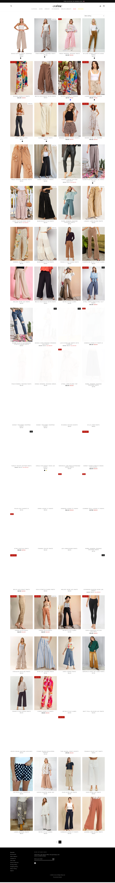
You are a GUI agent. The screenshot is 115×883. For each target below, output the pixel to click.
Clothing (34, 8)
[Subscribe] (53, 859)
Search (12, 870)
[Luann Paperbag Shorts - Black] (94, 99)
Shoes (41, 8)
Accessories (55, 8)
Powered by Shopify (57, 877)
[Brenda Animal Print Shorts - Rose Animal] (68, 141)
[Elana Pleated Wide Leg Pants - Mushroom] (94, 183)
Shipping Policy (14, 866)
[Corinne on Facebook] (35, 863)
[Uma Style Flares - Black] (22, 141)
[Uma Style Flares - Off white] (20, 141)
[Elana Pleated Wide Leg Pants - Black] (92, 183)
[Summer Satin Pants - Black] (46, 141)
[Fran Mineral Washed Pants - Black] (44, 57)
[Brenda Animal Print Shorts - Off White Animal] (70, 141)
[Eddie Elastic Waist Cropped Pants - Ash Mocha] (22, 58)
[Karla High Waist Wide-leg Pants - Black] (44, 470)
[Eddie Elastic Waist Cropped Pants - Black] (20, 58)
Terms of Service (14, 862)
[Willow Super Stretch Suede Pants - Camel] (92, 58)
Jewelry (47, 8)
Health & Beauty (66, 8)
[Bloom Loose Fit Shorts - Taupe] (68, 99)
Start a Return (13, 856)
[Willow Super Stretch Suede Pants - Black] (94, 58)
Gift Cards (12, 860)
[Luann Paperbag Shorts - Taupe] (92, 99)
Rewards (12, 852)
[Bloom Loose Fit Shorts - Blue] (70, 99)
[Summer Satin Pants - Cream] (44, 141)
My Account (13, 854)
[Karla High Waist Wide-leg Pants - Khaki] (46, 470)
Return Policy (13, 868)
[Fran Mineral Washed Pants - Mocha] (46, 57)
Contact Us (13, 858)
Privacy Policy (13, 864)
